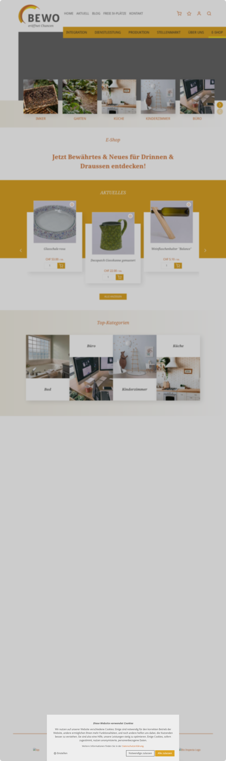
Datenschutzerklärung (132, 746)
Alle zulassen (165, 753)
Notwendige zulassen (140, 753)
